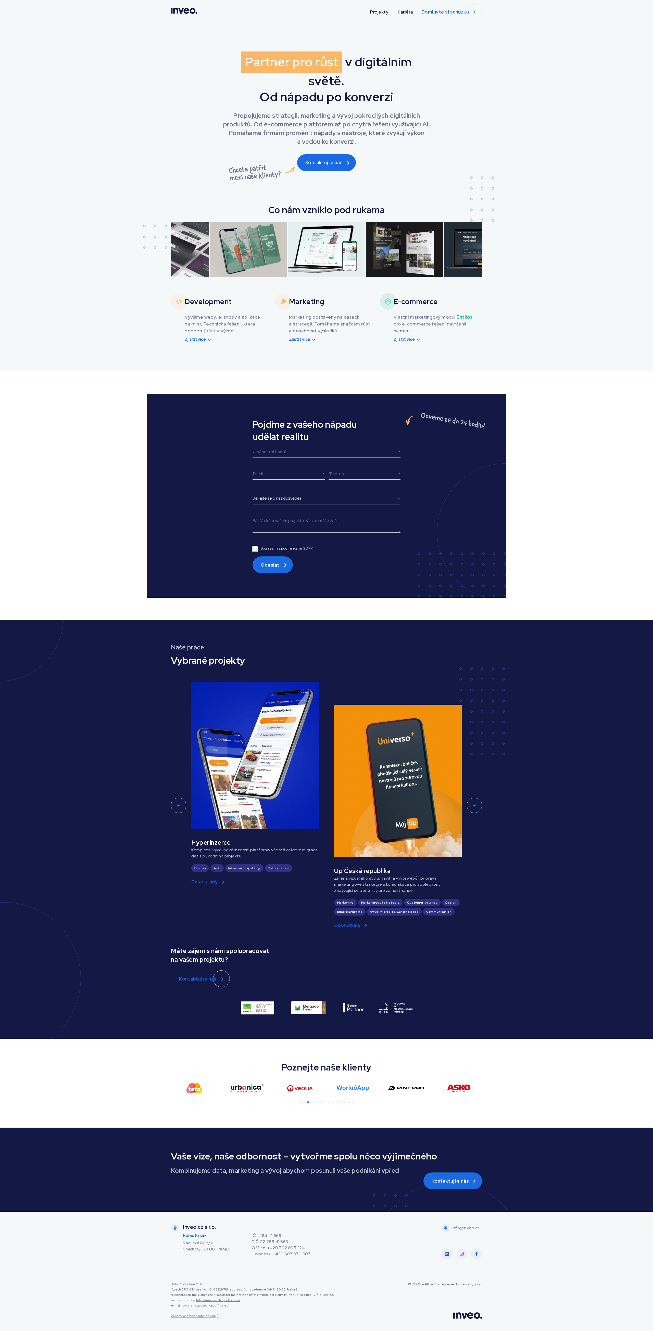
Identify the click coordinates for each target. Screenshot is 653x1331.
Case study (204, 882)
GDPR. (308, 548)
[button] (180, 250)
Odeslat (270, 565)
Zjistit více (195, 339)
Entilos (465, 317)
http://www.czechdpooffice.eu (218, 1300)
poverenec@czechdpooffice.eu (205, 1305)
